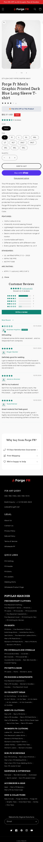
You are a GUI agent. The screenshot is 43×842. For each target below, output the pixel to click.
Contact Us (8, 526)
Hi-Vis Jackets (12, 702)
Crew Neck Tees (25, 802)
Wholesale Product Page (14, 587)
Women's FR (18, 732)
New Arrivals (9, 799)
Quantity (5, 153)
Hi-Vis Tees (21, 699)
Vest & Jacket (12, 778)
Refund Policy (9, 536)
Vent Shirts (8, 635)
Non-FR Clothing (10, 757)
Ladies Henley (9, 745)
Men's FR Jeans (27, 723)
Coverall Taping (10, 663)
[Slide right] (26, 72)
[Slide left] (16, 72)
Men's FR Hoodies (11, 684)
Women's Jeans (26, 672)
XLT (13, 142)
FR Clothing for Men (29, 617)
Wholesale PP (9, 546)
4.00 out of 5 (27, 288)
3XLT (32, 142)
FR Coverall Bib (31, 611)
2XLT (22, 142)
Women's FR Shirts (14, 644)
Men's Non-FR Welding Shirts (15, 760)
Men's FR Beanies (11, 720)
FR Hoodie (8, 566)
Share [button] (6, 277)
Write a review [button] (21, 312)
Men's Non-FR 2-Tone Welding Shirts (18, 763)
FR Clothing (9, 561)
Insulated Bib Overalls (12, 660)
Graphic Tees (12, 802)
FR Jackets (8, 577)
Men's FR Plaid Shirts (12, 638)
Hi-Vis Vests (32, 699)
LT (5, 142)
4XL (14, 148)
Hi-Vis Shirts (22, 696)
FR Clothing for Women (15, 620)
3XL (5, 148)
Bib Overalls (9, 657)
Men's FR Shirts (31, 641)
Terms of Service (10, 541)
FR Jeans (7, 611)
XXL (34, 137)
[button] (2, 9)
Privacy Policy (9, 531)
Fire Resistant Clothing (13, 605)
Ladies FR (8, 732)
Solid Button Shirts (27, 632)
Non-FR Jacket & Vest (12, 766)
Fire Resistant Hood (11, 617)
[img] (7, 326)
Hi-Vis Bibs (8, 705)
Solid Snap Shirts (10, 632)
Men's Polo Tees (13, 723)
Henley (35, 802)
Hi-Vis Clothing (10, 696)
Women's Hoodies (27, 684)
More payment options (21, 178)
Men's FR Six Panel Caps (29, 720)
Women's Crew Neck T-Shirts (15, 742)
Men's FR (7, 714)
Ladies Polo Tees (23, 745)
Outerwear (33, 775)
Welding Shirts (10, 582)
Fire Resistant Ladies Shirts (25, 635)
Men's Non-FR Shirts (27, 757)
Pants (16, 672)
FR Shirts (8, 571)
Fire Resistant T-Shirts (12, 608)
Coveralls (24, 654)
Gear (6, 787)
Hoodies (7, 687)
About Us (8, 520)
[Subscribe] (35, 821)
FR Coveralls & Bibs (11, 654)
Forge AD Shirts (22, 799)
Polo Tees (10, 805)
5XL (23, 148)
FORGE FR (23, 841)
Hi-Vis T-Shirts (9, 699)
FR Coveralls (18, 611)
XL (26, 137)
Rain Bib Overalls (29, 660)
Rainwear (7, 775)
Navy (6, 128)
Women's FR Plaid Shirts (13, 641)
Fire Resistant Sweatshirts (17, 614)
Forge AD (33, 799)
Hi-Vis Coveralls (26, 702)
